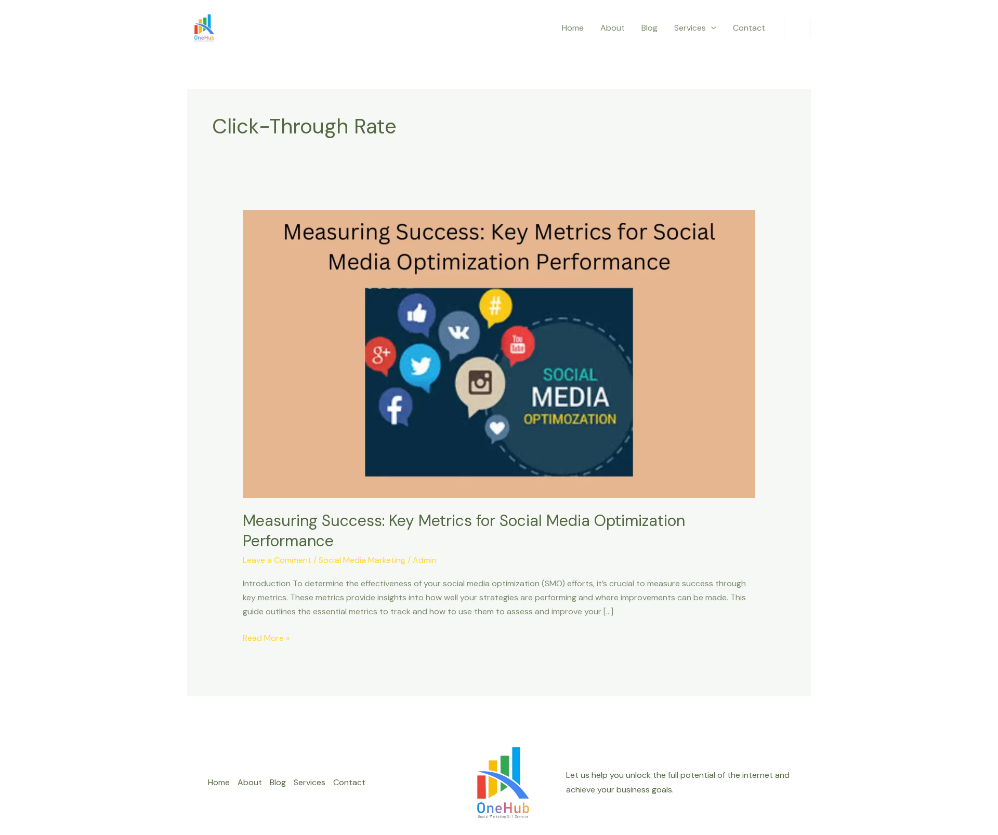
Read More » (266, 637)
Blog (649, 27)
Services (690, 27)
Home (573, 27)
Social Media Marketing (362, 560)
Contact (749, 27)
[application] (711, 28)
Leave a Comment (277, 560)
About (612, 27)
